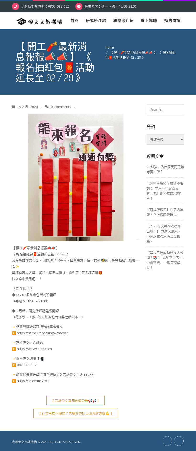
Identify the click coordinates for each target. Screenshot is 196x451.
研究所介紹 (96, 20)
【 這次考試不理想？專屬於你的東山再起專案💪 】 (76, 413)
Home (110, 47)
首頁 (75, 20)
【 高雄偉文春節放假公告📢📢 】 (75, 400)
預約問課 (172, 20)
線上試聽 (149, 20)
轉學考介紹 (123, 20)
